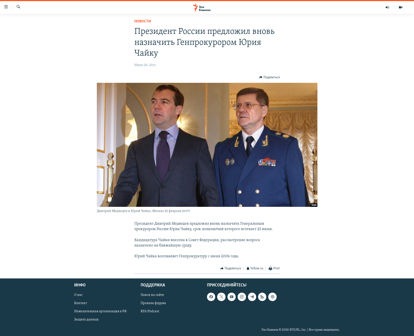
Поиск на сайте (152, 295)
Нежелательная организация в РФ (100, 311)
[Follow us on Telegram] (252, 297)
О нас (78, 295)
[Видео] (400, 7)
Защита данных (86, 319)
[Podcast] (272, 297)
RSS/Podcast (150, 311)
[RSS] (262, 297)
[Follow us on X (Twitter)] (221, 297)
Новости (142, 22)
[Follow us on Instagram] (242, 297)
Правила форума (153, 303)
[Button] (269, 77)
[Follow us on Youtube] (231, 297)
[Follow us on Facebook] (211, 297)
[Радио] (387, 7)
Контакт (80, 303)
